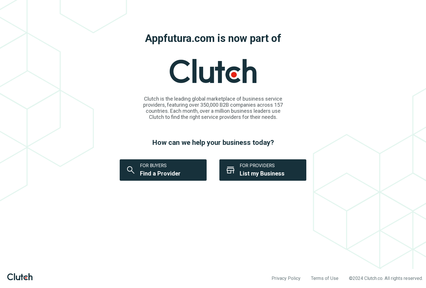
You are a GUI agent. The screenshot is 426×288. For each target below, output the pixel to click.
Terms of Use (324, 278)
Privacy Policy (286, 278)
